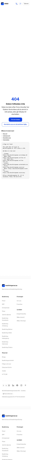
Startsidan (6, 139)
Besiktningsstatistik (8, 360)
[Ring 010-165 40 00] (16, 3)
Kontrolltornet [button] (8, 393)
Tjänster (26, 3)
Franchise (19, 304)
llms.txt (5, 133)
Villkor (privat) (20, 317)
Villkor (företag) (21, 320)
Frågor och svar (6, 364)
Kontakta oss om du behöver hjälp (15, 124)
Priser (3, 311)
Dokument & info (7, 367)
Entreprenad (5, 307)
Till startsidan (15, 119)
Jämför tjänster (6, 314)
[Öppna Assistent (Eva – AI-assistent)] (20, 3)
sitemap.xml (6, 135)
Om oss (19, 300)
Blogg (3, 357)
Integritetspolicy (21, 313)
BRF (3, 304)
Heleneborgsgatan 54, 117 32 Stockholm (13, 396)
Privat (3, 300)
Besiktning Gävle (7, 332)
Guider (4, 370)
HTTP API (4, 374)
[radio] (3, 385)
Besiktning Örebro (7, 347)
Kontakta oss (7, 137)
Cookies (23, 390)
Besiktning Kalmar (7, 329)
